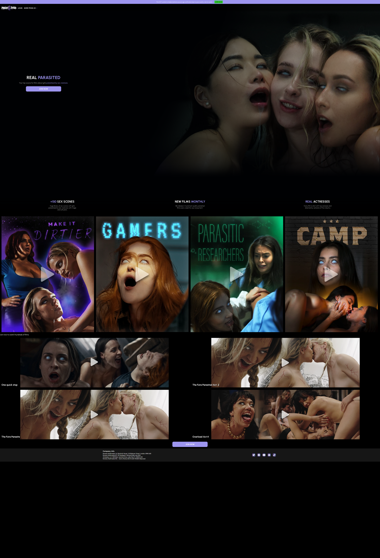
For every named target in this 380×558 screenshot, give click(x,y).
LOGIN (20, 8)
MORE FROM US (30, 8)
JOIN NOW (218, 2)
